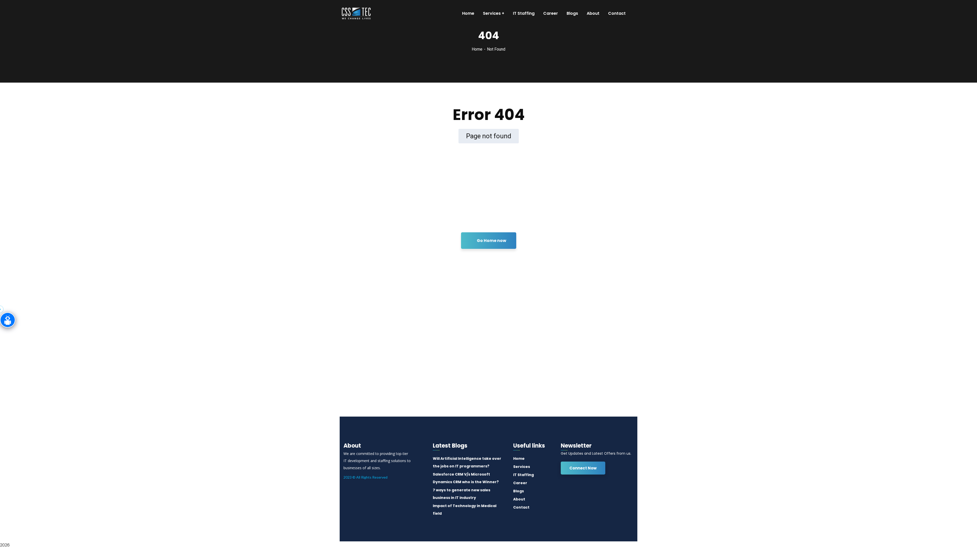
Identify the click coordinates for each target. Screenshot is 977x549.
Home (477, 49)
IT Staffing (523, 474)
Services (521, 466)
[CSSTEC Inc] (354, 13)
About (519, 499)
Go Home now (491, 240)
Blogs (518, 491)
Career (520, 482)
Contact (521, 507)
